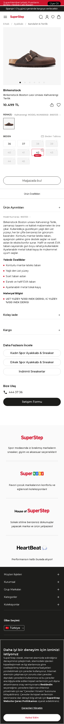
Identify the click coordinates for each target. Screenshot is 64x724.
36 (9, 143)
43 (51, 152)
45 (23, 161)
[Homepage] (17, 16)
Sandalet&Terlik (38, 24)
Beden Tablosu (53, 136)
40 (9, 152)
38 (37, 143)
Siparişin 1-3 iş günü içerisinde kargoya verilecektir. (32, 8)
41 (23, 152)
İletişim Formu (32, 401)
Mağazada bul (32, 180)
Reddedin (46, 684)
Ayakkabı (18, 24)
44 (9, 161)
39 (51, 143)
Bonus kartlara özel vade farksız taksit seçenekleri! (32, 6)
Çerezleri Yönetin (32, 708)
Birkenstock (12, 90)
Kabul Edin (31, 717)
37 (23, 143)
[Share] (52, 105)
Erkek (6, 24)
